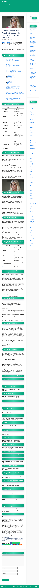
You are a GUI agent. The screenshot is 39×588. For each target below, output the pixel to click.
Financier (31, 153)
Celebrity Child (32, 133)
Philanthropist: (10, 78)
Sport (31, 229)
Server (31, 209)
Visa (30, 242)
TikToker (31, 233)
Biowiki (4, 1)
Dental (31, 138)
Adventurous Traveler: (11, 77)
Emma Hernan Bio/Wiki (9, 58)
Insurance (31, 179)
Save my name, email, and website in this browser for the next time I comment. (13, 576)
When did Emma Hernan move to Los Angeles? (14, 91)
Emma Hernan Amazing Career (12, 61)
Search (31, 16)
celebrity (31, 132)
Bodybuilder (32, 122)
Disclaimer (32, 586)
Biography (31, 119)
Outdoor (31, 195)
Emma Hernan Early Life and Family (12, 60)
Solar (31, 227)
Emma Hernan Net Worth (11, 67)
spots (31, 230)
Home (4, 4)
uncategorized (32, 238)
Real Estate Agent (6, 537)
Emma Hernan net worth (7, 42)
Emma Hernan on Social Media (11, 70)
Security (31, 206)
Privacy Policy (19, 586)
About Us (14, 586)
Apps (31, 109)
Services (31, 211)
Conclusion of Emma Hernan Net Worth (13, 100)
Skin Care (31, 214)
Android (31, 108)
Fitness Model (32, 156)
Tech (14, 4)
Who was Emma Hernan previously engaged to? (15, 92)
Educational (32, 145)
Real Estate (32, 201)
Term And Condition (26, 586)
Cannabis (31, 127)
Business (19, 4)
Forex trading (32, 159)
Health (4, 7)
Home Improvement (27, 4)
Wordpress (32, 246)
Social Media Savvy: (10, 83)
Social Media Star (33, 224)
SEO (30, 208)
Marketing (31, 187)
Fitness (31, 155)
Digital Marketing (33, 142)
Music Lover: (9, 82)
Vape (31, 240)
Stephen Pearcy (5, 266)
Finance (31, 151)
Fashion (31, 150)
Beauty (31, 116)
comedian (31, 135)
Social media (32, 219)
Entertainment (32, 148)
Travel (31, 237)
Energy (31, 146)
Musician (31, 192)
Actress (31, 106)
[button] (35, 10)
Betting (31, 117)
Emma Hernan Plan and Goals (11, 69)
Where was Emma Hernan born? (12, 89)
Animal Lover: (9, 76)
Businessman (32, 125)
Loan (30, 185)
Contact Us (10, 7)
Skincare (31, 216)
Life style (31, 182)
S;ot (30, 205)
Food (31, 158)
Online (31, 193)
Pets (30, 196)
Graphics (31, 168)
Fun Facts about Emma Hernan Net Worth (13, 71)
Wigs (30, 245)
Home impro (32, 172)
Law (30, 180)
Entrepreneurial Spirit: (11, 74)
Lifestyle (8, 4)
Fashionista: (9, 81)
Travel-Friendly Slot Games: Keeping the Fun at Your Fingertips (13, 538)
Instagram (31, 177)
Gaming (31, 163)
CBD (30, 130)
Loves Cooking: (10, 72)
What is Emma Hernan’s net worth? (12, 88)
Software (31, 225)
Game (31, 161)
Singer (31, 213)
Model (31, 190)
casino (31, 129)
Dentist (31, 140)
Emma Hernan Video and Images (12, 84)
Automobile (32, 114)
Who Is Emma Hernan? (9, 59)
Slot (30, 218)
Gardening (32, 164)
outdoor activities (11, 203)
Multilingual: (9, 80)
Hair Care (31, 169)
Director (31, 143)
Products (31, 200)
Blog (30, 120)
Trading (31, 235)
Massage (31, 188)
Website (31, 243)
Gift (30, 166)
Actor (31, 105)
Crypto (31, 137)
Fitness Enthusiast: (10, 75)
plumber (31, 198)
